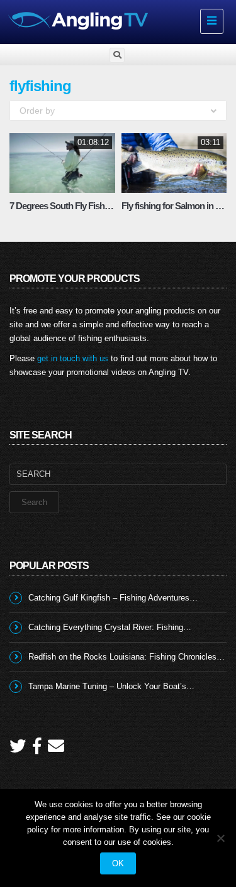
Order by (37, 111)
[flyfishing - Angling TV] (99, 20)
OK (118, 863)
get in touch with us (72, 358)
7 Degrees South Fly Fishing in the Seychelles (95, 205)
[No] (220, 838)
